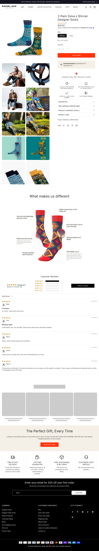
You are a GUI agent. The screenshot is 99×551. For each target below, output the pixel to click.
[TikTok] (88, 512)
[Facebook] (72, 512)
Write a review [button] (83, 286)
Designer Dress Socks (9, 513)
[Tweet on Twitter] (68, 125)
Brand (4, 522)
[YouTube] (93, 512)
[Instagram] (83, 512)
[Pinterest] (78, 512)
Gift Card (5, 528)
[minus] (60, 49)
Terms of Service (43, 525)
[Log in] (90, 7)
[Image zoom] (26, 38)
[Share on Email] (76, 125)
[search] (86, 7)
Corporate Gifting (7, 519)
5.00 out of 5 (21, 285)
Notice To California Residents (47, 528)
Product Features (7, 516)
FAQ (39, 510)
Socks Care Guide (44, 516)
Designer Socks (7, 510)
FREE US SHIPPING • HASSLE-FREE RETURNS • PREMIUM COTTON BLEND (40, 2)
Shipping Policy (43, 519)
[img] (6, 301)
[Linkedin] (72, 517)
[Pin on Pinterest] (72, 125)
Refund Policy (42, 522)
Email (17, 493)
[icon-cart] (94, 7)
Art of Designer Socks (9, 525)
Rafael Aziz (37, 546)
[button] (76, 55)
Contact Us (41, 531)
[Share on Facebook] (64, 125)
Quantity (60, 45)
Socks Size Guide (43, 513)
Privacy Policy (6, 531)
